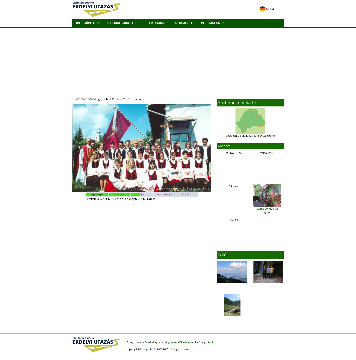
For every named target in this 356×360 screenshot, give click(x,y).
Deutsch (270, 9)
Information (210, 23)
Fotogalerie (183, 23)
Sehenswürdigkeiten (123, 23)
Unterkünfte (86, 23)
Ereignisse (157, 23)
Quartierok (190, 342)
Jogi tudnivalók (174, 342)
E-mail (148, 342)
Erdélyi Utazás (206, 342)
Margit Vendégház (267, 208)
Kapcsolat (158, 342)
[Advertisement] (178, 56)
